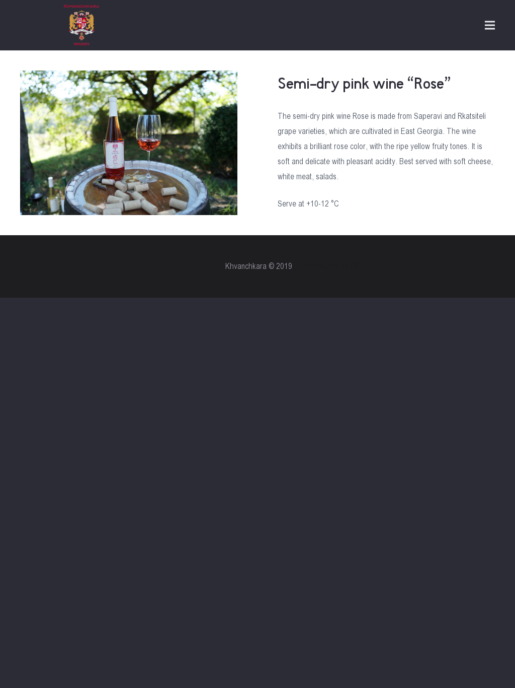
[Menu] (489, 25)
